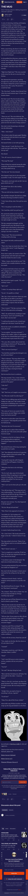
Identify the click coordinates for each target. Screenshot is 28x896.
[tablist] (7, 810)
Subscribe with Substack (15, 879)
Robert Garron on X (6, 759)
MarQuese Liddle (15, 744)
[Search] (25, 828)
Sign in (25, 2)
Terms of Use (21, 785)
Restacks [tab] (11, 810)
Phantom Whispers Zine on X (9, 762)
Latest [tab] (6, 828)
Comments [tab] (4, 810)
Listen (24, 15)
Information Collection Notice (16, 787)
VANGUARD (5, 833)
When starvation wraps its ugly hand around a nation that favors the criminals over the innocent (9, 835)
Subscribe (19, 2)
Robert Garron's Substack (8, 755)
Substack (6, 893)
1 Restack (14, 794)
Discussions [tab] (12, 828)
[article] (14, 836)
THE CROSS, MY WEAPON (9, 843)
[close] (23, 853)
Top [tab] (3, 828)
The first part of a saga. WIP (8, 845)
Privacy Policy (19, 885)
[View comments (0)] (7, 19)
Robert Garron (8, 14)
